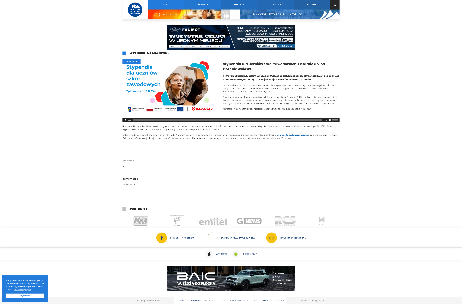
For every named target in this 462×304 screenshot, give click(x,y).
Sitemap (280, 300)
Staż (223, 300)
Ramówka (239, 4)
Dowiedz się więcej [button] (22, 289)
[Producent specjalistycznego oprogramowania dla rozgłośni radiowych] (213, 221)
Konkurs (195, 300)
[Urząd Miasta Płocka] (285, 221)
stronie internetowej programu (292, 135)
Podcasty (202, 4)
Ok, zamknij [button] (25, 296)
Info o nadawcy (262, 300)
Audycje (166, 4)
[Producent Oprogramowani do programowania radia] (249, 221)
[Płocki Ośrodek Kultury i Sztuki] (140, 221)
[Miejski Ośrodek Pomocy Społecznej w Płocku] (322, 221)
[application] (231, 120)
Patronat (210, 300)
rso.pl (321, 300)
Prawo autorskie (239, 300)
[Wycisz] (329, 120)
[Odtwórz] (125, 120)
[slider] (335, 120)
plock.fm (155, 300)
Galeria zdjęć (275, 4)
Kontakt (181, 300)
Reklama (311, 4)
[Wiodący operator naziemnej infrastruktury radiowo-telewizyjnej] (177, 221)
